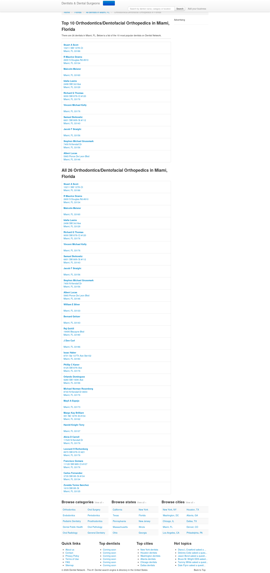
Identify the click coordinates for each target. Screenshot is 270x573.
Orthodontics (69, 509)
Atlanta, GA (192, 515)
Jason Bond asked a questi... (192, 555)
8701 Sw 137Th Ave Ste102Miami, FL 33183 (77, 355)
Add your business (197, 8)
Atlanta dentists (148, 558)
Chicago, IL (168, 521)
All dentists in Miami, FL (98, 12)
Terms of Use (72, 558)
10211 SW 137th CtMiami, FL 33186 (73, 48)
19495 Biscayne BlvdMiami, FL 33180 (74, 331)
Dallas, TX (192, 521)
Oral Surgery (94, 509)
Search (179, 8)
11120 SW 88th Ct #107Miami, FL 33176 (75, 464)
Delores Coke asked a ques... (192, 552)
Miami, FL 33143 (72, 319)
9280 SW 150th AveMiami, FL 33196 (74, 379)
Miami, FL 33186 (72, 343)
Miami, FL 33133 (72, 307)
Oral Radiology (70, 532)
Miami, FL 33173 (72, 403)
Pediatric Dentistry (72, 521)
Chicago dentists (148, 562)
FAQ (67, 562)
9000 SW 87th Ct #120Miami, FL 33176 (75, 96)
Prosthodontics (95, 521)
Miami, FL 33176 (75, 108)
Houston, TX (193, 509)
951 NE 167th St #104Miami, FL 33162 (74, 416)
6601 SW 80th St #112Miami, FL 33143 (75, 120)
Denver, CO (192, 526)
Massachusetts (120, 526)
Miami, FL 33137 (74, 428)
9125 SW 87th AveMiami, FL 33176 (73, 367)
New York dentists (149, 549)
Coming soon (109, 549)
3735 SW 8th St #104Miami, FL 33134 (74, 476)
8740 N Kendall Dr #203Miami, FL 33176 (78, 391)
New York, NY (169, 509)
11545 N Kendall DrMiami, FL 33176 (73, 440)
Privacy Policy (72, 555)
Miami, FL (168, 526)
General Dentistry (96, 532)
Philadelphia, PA (194, 532)
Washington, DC (171, 515)
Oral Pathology (95, 526)
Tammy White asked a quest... (193, 562)
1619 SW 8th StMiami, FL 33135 (76, 488)
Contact (69, 552)
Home (67, 12)
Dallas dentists (147, 565)
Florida (78, 12)
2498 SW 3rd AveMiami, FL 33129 (72, 84)
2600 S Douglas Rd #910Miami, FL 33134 (76, 60)
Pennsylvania (119, 521)
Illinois (142, 526)
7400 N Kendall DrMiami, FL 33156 (79, 144)
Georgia (143, 532)
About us (69, 549)
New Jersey (144, 521)
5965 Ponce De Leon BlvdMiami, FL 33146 (76, 156)
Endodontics (69, 515)
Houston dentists (148, 552)
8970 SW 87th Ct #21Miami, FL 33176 (76, 452)
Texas (116, 515)
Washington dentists (150, 555)
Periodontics (94, 515)
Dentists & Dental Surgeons (81, 3)
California (117, 509)
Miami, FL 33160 (72, 72)
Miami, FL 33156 (72, 132)
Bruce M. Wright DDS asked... (193, 558)
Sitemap (69, 565)
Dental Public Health (73, 526)
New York (143, 509)
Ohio (115, 532)
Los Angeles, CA (171, 532)
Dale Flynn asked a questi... (191, 565)
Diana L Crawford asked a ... (192, 549)
